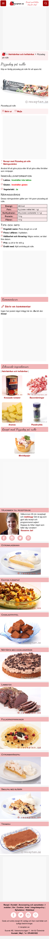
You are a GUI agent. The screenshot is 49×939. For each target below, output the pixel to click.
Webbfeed (30, 910)
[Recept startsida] (17, 5)
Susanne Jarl (27, 530)
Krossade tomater (12, 397)
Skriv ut (8, 111)
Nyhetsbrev (19, 910)
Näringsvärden (10, 164)
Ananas (12, 424)
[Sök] (46, 3)
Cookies (20, 907)
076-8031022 (33, 933)
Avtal (27, 907)
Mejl (21, 933)
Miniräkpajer (24, 455)
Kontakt (14, 904)
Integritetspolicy (37, 907)
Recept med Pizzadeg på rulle (17, 161)
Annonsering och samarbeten (31, 904)
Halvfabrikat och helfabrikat (21, 54)
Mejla (19, 111)
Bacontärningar (37, 397)
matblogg (28, 516)
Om (13, 907)
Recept (6, 904)
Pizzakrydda (36, 424)
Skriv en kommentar (17, 306)
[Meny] (3, 3)
